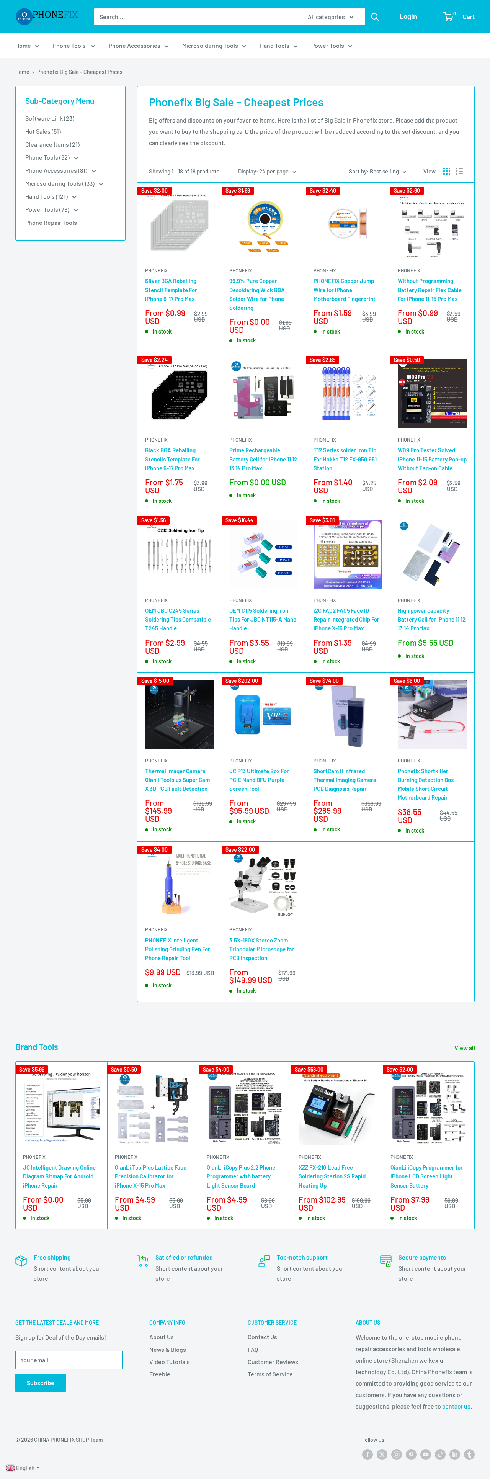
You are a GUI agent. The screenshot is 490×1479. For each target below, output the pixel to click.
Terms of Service (270, 1374)
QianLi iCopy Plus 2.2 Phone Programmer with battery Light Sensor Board (241, 1176)
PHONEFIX (156, 270)
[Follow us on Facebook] (367, 1454)
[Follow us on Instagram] (396, 1454)
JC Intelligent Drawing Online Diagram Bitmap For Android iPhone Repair (59, 1176)
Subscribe (40, 1382)
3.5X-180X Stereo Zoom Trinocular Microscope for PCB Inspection (261, 949)
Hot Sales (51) (43, 131)
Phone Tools (70, 45)
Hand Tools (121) (47, 196)
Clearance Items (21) (52, 144)
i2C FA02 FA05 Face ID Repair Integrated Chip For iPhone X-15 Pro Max (346, 619)
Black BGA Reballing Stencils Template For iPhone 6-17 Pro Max (172, 459)
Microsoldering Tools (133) (60, 183)
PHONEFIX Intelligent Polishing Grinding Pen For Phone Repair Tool (177, 949)
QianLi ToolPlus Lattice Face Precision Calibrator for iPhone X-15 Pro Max (150, 1176)
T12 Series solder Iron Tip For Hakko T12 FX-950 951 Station (345, 459)
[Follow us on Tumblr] (469, 1454)
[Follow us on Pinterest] (411, 1454)
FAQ (253, 1349)
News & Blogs (167, 1349)
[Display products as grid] (446, 171)
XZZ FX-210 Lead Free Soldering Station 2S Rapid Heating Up (332, 1176)
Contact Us (262, 1336)
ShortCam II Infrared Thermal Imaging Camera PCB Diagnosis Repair (345, 779)
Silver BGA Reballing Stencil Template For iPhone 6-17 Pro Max (171, 289)
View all (465, 1047)
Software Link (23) (49, 118)
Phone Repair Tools (51, 222)
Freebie (159, 1374)
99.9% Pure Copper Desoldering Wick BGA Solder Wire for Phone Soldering (257, 294)
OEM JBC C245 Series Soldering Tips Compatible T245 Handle (178, 619)
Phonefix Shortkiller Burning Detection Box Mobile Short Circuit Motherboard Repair (426, 784)
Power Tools (327, 45)
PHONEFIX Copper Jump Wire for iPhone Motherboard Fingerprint (345, 289)
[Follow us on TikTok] (440, 1454)
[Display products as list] (459, 171)
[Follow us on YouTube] (425, 1454)
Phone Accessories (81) (56, 170)
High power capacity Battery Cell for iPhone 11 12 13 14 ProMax (432, 619)
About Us (161, 1336)
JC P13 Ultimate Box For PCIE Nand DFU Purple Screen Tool (259, 779)
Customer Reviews (273, 1361)
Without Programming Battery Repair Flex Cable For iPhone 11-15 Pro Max (430, 289)
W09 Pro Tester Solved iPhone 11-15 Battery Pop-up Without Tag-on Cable (432, 459)
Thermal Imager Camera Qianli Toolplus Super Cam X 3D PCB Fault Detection (177, 779)
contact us (456, 1406)
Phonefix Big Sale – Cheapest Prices (79, 72)
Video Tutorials (169, 1361)
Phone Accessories (134, 45)
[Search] (374, 16)
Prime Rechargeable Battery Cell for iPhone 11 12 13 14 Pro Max (263, 459)
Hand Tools (274, 45)
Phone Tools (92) (48, 157)
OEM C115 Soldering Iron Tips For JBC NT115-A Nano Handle (262, 619)
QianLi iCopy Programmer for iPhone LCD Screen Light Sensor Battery (426, 1176)
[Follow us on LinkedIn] (454, 1454)
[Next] (475, 1145)
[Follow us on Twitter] (382, 1454)
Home (23, 45)
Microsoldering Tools (210, 45)
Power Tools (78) (47, 209)
